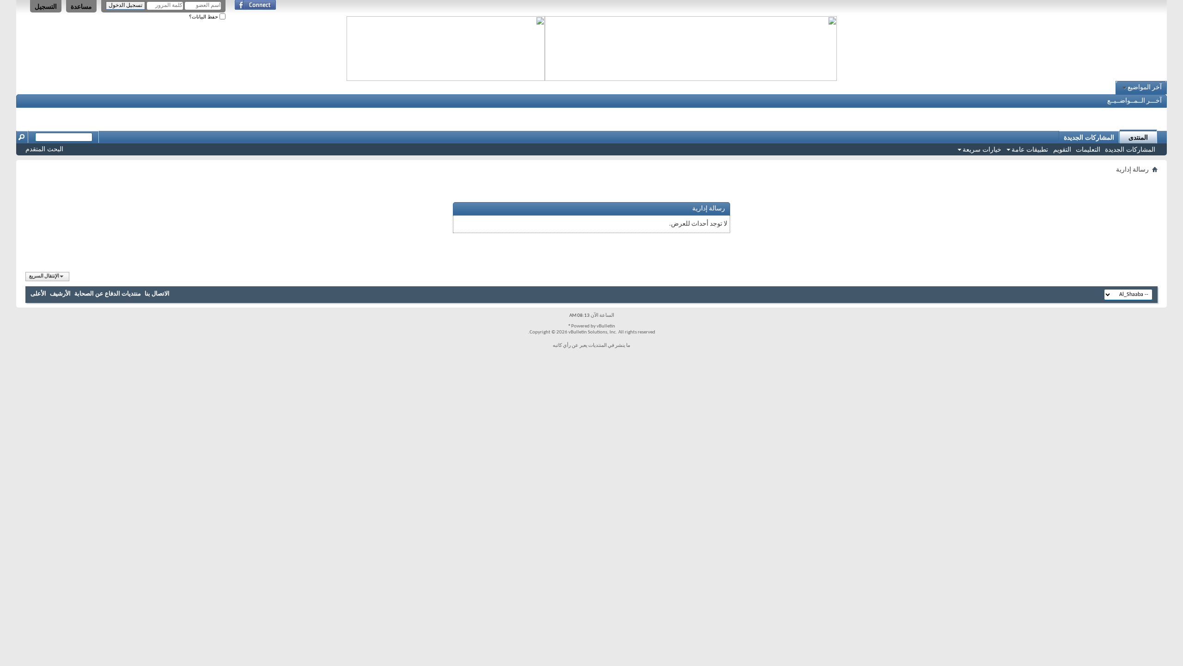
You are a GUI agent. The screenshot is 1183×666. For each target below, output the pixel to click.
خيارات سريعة (982, 149)
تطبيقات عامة (1030, 149)
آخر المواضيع (1145, 87)
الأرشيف (60, 294)
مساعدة (81, 6)
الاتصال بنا (157, 294)
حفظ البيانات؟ (204, 16)
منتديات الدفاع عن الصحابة (107, 294)
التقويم (1062, 149)
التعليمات (1088, 149)
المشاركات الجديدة (1130, 149)
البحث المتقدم (44, 149)
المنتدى (1138, 137)
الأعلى (38, 294)
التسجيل (46, 6)
